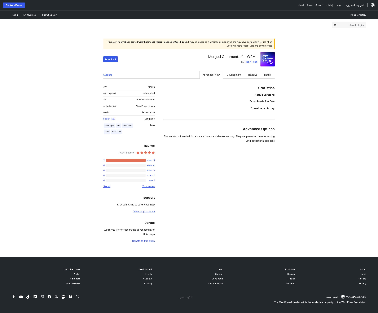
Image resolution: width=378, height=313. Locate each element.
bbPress (75, 278)
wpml (107, 131)
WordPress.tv (215, 283)
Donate (147, 278)
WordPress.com (71, 269)
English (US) (109, 118)
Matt (76, 274)
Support (107, 74)
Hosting (362, 278)
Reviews (252, 74)
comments (127, 125)
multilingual (109, 125)
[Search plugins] (335, 25)
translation (116, 131)
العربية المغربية (332, 297)
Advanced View (211, 74)
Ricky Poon (251, 61)
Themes (291, 274)
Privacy (362, 283)
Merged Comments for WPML (233, 57)
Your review (148, 186)
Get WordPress (14, 5)
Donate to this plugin (143, 240)
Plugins (291, 278)
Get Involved (145, 269)
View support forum (144, 211)
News (363, 274)
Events (148, 274)
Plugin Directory (358, 15)
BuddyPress (73, 283)
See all (106, 186)
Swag (148, 283)
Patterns (290, 283)
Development (234, 74)
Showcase (290, 269)
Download (110, 59)
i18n (118, 125)
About (363, 269)
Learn (220, 269)
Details (268, 74)
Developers (217, 278)
